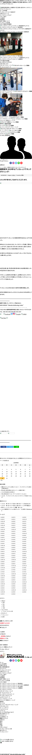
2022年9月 (2, 535)
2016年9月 (13, 575)
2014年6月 (13, 594)
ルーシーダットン (4, 130)
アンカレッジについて (7, 12)
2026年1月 (13, 519)
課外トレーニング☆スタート (7, 507)
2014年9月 (13, 592)
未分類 (2, 617)
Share (4, 446)
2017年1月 (2, 573)
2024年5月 (24, 525)
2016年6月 (13, 577)
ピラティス (2, 134)
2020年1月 (2, 551)
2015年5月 (24, 585)
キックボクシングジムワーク (7, 91)
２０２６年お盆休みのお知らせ (8, 492)
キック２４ (2, 125)
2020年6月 (13, 547)
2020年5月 (24, 547)
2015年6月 (13, 585)
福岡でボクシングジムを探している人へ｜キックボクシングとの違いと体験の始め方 (16, 487)
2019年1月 (13, 557)
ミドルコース (3, 715)
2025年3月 (13, 523)
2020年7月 (2, 547)
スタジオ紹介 (3, 682)
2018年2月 (24, 563)
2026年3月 (2, 519)
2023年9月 (24, 529)
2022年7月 (13, 535)
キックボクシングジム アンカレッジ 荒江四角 (11, 686)
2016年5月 (24, 577)
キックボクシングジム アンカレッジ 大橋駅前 (11, 688)
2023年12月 (3, 529)
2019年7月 (13, 553)
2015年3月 (13, 588)
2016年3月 (13, 579)
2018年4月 (2, 563)
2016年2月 (24, 579)
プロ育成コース (4, 717)
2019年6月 (24, 553)
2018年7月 (13, 561)
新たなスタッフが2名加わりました (8, 458)
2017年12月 (13, 565)
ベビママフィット (4, 132)
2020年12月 (3, 545)
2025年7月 (24, 521)
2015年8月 (24, 583)
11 (11, 471)
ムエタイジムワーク (5, 117)
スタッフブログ (4, 609)
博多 (4, 606)
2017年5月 (24, 569)
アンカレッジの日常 (5, 22)
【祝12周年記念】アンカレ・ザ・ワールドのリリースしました (13, 494)
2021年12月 (24, 537)
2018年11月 (3, 559)
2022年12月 (24, 533)
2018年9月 (24, 559)
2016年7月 (2, 577)
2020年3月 (13, 549)
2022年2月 (13, 537)
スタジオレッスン (4, 706)
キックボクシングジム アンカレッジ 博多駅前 (11, 683)
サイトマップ (3, 668)
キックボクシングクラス (6, 689)
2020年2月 (24, 549)
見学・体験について (5, 21)
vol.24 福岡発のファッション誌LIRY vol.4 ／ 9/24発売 (13, 509)
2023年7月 (13, 531)
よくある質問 (3, 664)
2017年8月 (24, 567)
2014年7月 (2, 594)
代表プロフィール (4, 13)
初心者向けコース (4, 714)
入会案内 (2, 18)
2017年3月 (13, 571)
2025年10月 (3, 521)
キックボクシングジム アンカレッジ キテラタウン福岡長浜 (14, 685)
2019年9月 (2, 553)
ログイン (2, 651)
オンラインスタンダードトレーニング (9, 127)
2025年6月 (2, 523)
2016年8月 (24, 575)
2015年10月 (3, 583)
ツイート (10, 446)
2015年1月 (2, 590)
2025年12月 (24, 519)
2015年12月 (13, 581)
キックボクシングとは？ (6, 15)
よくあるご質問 (5, 135)
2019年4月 (13, 555)
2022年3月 (2, 537)
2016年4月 (2, 579)
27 (20, 476)
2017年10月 (3, 567)
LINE (17, 446)
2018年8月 (2, 561)
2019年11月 (13, 551)
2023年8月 (2, 531)
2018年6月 (24, 561)
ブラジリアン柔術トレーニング (7, 120)
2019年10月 (24, 551)
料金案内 (2, 19)
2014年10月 (3, 592)
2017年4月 (2, 571)
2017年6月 (13, 569)
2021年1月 (24, 543)
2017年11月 (24, 565)
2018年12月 (24, 557)
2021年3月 (13, 543)
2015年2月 (24, 588)
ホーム (3, 10)
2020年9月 (13, 545)
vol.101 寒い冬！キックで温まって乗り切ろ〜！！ (12, 503)
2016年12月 (13, 573)
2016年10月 (3, 575)
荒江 (4, 604)
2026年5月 (24, 517)
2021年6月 (13, 541)
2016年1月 (2, 581)
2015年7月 (2, 585)
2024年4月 (2, 527)
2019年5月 (2, 555)
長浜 (4, 602)
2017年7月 (2, 569)
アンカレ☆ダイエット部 (8, 611)
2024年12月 (3, 525)
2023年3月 (13, 533)
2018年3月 (13, 563)
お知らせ (13, 175)
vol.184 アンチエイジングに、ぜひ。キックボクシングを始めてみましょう (16, 496)
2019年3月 (24, 555)
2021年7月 (2, 541)
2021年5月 (24, 541)
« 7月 (1, 480)
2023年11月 (13, 529)
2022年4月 (24, 535)
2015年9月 (13, 583)
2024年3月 (13, 527)
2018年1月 (2, 565)
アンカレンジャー (5, 615)
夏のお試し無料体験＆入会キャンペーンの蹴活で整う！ (13, 490)
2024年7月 (13, 525)
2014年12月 (13, 590)
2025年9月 (13, 521)
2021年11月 (3, 539)
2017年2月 (24, 571)
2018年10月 (13, 559)
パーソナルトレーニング (6, 118)
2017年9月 (13, 567)
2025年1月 (24, 523)
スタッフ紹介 (3, 16)
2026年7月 (13, 517)
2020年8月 (24, 545)
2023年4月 (2, 533)
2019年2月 (2, 557)
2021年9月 (13, 539)
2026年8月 (2, 517)
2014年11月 (24, 590)
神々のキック (4, 613)
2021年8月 (24, 539)
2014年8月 (24, 592)
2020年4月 (2, 549)
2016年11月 (24, 573)
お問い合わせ (3, 665)
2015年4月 (2, 588)
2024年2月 (24, 527)
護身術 (2, 123)
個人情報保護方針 (5, 667)
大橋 (4, 608)
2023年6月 (24, 531)
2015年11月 (24, 581)
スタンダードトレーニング (6, 65)
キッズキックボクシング (6, 93)
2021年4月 (2, 543)
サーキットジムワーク (5, 67)
